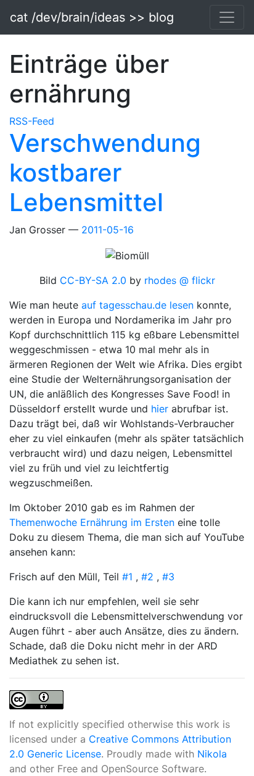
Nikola (212, 754)
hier (161, 409)
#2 (149, 576)
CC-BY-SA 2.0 (94, 280)
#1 (129, 576)
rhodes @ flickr (179, 280)
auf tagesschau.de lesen (139, 305)
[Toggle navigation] (227, 17)
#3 (168, 576)
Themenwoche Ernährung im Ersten (93, 522)
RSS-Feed (31, 121)
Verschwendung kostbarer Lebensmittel (105, 172)
